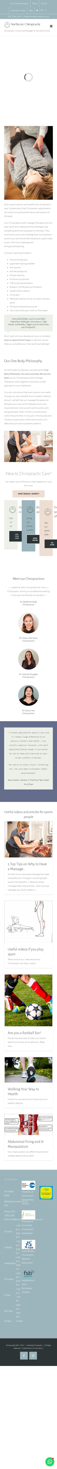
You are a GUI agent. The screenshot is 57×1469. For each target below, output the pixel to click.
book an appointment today (17, 340)
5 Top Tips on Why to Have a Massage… (28, 837)
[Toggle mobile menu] (51, 26)
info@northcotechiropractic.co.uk (36, 16)
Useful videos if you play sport (28, 919)
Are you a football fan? (28, 998)
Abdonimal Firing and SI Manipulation (28, 1122)
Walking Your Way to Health (28, 1067)
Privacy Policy (37, 1348)
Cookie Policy (27, 1348)
